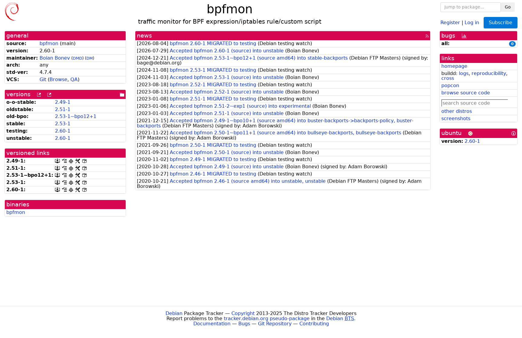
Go (508, 7)
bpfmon (49, 43)
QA (74, 79)
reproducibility (489, 73)
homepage (454, 66)
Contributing (314, 324)
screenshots (455, 118)
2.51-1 (62, 109)
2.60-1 (62, 131)
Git (43, 79)
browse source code (465, 93)
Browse (58, 79)
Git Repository (275, 324)
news (144, 35)
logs (464, 73)
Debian (174, 313)
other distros (456, 111)
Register (450, 22)
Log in (472, 22)
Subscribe (500, 22)
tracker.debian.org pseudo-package (267, 318)
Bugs (244, 324)
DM (89, 58)
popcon (450, 85)
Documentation (211, 324)
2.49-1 (62, 102)
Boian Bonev (55, 58)
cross (447, 78)
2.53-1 (62, 123)
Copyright (243, 313)
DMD (77, 58)
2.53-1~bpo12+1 (75, 116)
